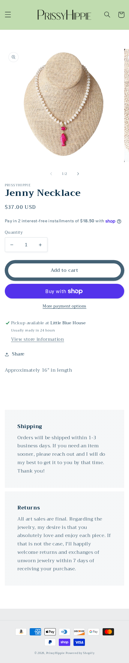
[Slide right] (78, 173)
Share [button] (18, 354)
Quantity (14, 233)
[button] (8, 15)
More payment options (64, 306)
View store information (37, 339)
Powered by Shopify (80, 653)
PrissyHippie (55, 653)
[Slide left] (51, 173)
